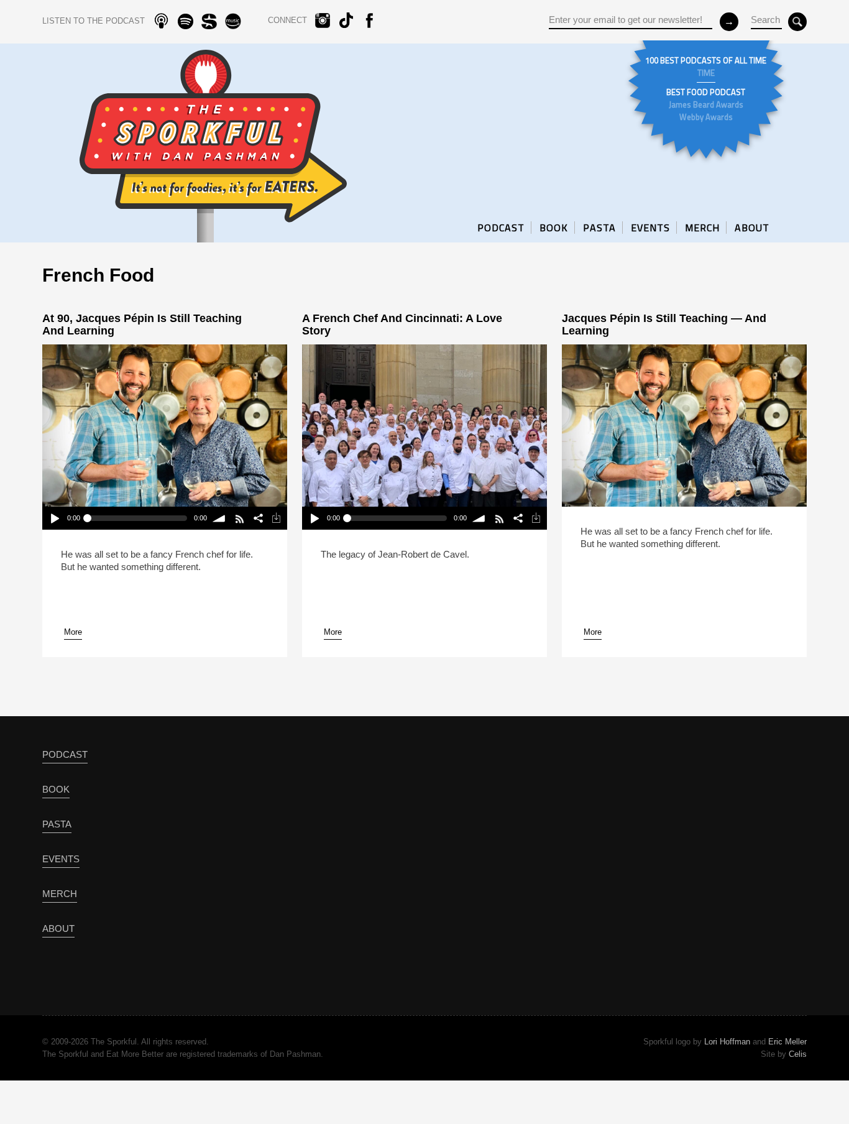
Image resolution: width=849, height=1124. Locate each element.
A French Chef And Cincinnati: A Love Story (402, 324)
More (73, 632)
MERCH (702, 227)
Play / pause (54, 518)
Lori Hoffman (727, 1041)
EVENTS (650, 227)
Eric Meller (787, 1041)
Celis (798, 1054)
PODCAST (501, 227)
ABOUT (752, 227)
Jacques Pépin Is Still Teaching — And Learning (664, 324)
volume (220, 518)
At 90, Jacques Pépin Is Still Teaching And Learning (142, 324)
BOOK (553, 227)
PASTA (599, 227)
